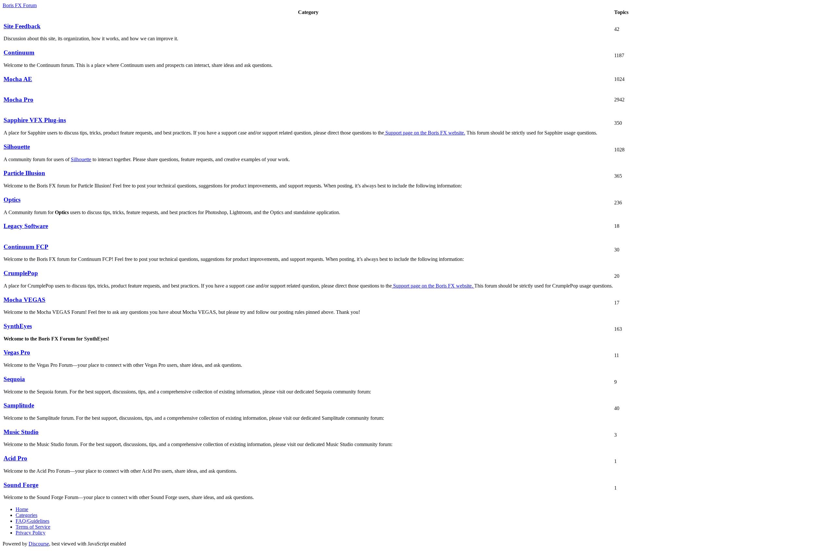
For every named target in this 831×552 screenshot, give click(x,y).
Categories (26, 515)
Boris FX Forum (20, 5)
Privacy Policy (30, 532)
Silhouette (81, 159)
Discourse (39, 543)
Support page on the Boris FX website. (424, 132)
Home (22, 509)
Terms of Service (33, 527)
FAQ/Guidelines (32, 521)
